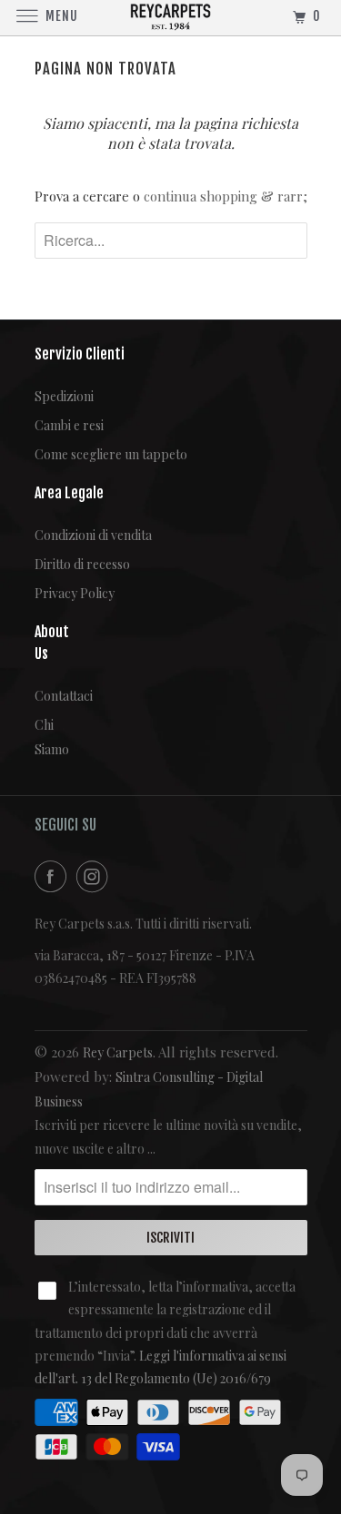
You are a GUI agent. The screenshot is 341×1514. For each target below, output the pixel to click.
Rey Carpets (118, 1052)
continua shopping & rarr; (225, 196)
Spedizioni (64, 396)
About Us (48, 643)
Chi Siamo (48, 737)
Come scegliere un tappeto (111, 454)
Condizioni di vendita (93, 535)
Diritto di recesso (82, 564)
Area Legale (69, 493)
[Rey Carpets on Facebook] (54, 876)
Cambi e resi (69, 425)
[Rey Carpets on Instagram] (95, 876)
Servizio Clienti (80, 354)
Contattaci (48, 695)
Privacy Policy (75, 593)
